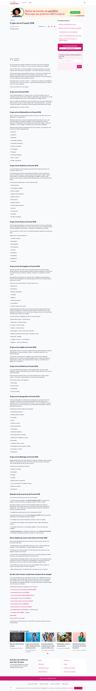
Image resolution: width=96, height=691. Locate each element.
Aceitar (78, 688)
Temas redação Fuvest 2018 (17, 618)
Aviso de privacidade (32, 683)
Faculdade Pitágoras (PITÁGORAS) (20, 609)
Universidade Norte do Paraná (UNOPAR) (21, 606)
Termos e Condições (55, 683)
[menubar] (27, 2)
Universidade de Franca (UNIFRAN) (20, 604)
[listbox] (70, 32)
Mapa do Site (65, 683)
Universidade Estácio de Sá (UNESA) (20, 592)
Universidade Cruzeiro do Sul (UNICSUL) (21, 598)
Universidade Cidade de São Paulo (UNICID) (22, 601)
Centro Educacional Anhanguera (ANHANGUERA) (23, 589)
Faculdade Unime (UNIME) (17, 612)
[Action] (48, 12)
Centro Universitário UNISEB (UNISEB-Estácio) (22, 595)
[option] (70, 24)
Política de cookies (44, 683)
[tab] (47, 653)
